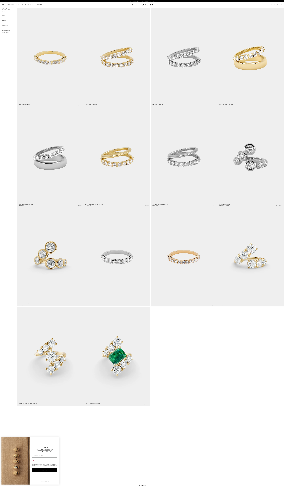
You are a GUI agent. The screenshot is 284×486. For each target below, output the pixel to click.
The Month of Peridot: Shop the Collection (142, 1)
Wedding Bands (5, 32)
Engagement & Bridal (13, 4)
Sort (3, 17)
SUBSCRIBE (44, 470)
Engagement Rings (6, 30)
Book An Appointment (27, 4)
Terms (37, 466)
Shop (3, 4)
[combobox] (35, 461)
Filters (3, 15)
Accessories (4, 35)
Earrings (4, 20)
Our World (39, 4)
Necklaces (4, 25)
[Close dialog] (57, 439)
